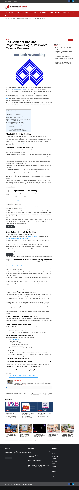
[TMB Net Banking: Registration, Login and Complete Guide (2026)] (12, 407)
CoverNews (45, 488)
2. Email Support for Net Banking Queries (17, 125)
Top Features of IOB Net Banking (14, 114)
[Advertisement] (39, 29)
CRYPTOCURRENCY (19, 12)
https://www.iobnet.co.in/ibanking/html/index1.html (17, 238)
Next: (41, 393)
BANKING (63, 12)
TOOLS (6, 15)
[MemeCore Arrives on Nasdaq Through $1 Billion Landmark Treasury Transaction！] (39, 428)
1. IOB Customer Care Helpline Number (17, 123)
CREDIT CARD (43, 12)
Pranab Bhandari (9, 417)
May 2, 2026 (30, 417)
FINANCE (11, 12)
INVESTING (57, 12)
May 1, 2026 (47, 416)
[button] (73, 13)
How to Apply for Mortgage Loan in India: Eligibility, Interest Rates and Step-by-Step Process (63, 63)
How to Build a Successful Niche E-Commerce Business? (64, 59)
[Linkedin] (6, 387)
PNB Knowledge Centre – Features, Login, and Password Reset (23, 377)
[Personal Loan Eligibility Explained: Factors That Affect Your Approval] (25, 428)
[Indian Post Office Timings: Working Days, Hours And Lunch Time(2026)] (29, 407)
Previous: (16, 393)
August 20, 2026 (37, 440)
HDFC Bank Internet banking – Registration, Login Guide (22, 375)
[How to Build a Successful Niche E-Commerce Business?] (53, 428)
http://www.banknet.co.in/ (13, 200)
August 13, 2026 (65, 440)
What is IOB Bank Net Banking (13, 112)
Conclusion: (11, 126)
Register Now (10, 226)
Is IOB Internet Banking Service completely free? (19, 130)
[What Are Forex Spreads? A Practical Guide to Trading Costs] (11, 428)
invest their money (19, 143)
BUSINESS (27, 12)
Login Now (9, 254)
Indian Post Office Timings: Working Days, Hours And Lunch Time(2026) (28, 415)
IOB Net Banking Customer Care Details (15, 122)
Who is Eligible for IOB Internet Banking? (18, 129)
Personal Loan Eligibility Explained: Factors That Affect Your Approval (63, 52)
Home (6, 12)
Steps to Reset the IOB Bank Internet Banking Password (18, 119)
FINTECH (35, 431)
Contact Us (18, 484)
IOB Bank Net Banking (32, 236)
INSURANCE (50, 12)
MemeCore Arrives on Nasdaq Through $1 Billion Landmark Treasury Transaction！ (63, 56)
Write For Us (15, 1)
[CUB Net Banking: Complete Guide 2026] (45, 407)
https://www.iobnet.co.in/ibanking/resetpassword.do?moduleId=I (20, 265)
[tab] (29, 361)
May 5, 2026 (14, 417)
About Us (7, 484)
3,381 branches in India (19, 89)
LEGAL (68, 12)
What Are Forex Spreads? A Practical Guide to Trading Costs (64, 48)
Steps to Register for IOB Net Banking (15, 116)
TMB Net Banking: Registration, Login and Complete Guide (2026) (11, 415)
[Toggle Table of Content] (28, 111)
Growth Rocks (24, 384)
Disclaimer (30, 484)
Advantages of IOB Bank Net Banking (14, 120)
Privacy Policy (24, 484)
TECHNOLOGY (35, 12)
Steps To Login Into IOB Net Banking (14, 117)
